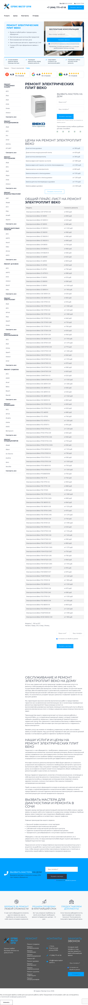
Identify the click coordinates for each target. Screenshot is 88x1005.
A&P (7, 198)
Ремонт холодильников (11, 122)
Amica (8, 348)
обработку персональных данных (69, 43)
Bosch (8, 391)
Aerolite (8, 466)
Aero (7, 462)
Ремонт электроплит (17, 68)
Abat (7, 127)
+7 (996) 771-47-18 (56, 7)
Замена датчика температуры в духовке (40, 182)
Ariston (8, 112)
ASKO (8, 378)
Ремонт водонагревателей (12, 193)
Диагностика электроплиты (36, 157)
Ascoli (8, 242)
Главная (6, 68)
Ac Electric (9, 454)
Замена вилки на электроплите (37, 169)
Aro (7, 135)
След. (42, 625)
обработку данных (61, 122)
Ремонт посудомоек (9, 157)
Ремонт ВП (31, 958)
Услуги (6, 16)
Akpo (7, 175)
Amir (7, 277)
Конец (47, 625)
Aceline (8, 458)
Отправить (76, 974)
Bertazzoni (9, 431)
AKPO (8, 238)
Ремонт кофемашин (9, 404)
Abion (8, 449)
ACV (7, 207)
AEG (7, 91)
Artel (7, 140)
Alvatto (8, 418)
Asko (7, 247)
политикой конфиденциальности (13, 997)
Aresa (8, 108)
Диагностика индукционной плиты (39, 152)
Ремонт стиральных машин (9, 85)
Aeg (7, 211)
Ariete (8, 422)
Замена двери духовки (34, 186)
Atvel (7, 382)
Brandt (8, 395)
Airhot (8, 312)
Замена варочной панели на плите (38, 161)
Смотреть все (11, 117)
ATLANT (8, 148)
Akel (7, 100)
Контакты (25, 16)
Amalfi (8, 215)
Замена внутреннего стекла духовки (39, 177)
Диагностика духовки (34, 148)
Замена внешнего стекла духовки (38, 173)
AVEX (7, 255)
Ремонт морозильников (11, 334)
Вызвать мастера (65, 116)
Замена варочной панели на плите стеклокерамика (44, 165)
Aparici (8, 219)
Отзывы (36, 16)
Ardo (7, 104)
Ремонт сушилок (11, 369)
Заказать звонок (76, 7)
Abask (8, 202)
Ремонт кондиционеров (11, 440)
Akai (7, 95)
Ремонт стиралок (33, 944)
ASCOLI (8, 144)
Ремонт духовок (11, 264)
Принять (6, 1002)
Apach (8, 321)
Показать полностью (54, 191)
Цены (15, 16)
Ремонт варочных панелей (12, 228)
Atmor (8, 251)
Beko (7, 387)
